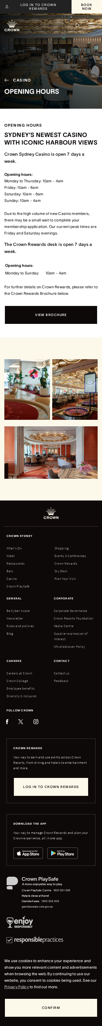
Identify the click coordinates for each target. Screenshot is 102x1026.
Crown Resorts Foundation (73, 618)
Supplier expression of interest (71, 636)
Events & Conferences (70, 556)
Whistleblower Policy (69, 647)
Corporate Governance (70, 611)
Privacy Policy (16, 987)
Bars (10, 571)
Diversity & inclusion (22, 696)
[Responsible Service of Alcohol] (20, 923)
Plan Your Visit (65, 579)
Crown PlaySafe (18, 586)
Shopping (61, 548)
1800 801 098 (62, 890)
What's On (14, 548)
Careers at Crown (19, 673)
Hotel (11, 556)
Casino (12, 579)
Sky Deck (61, 571)
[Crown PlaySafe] (39, 884)
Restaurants (16, 563)
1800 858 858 (50, 901)
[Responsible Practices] (35, 940)
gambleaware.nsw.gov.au (37, 906)
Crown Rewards (66, 563)
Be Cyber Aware (18, 611)
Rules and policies (20, 626)
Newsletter (15, 618)
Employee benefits (21, 688)
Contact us (62, 673)
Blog (10, 633)
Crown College (17, 681)
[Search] (78, 25)
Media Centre (64, 626)
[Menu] (91, 25)
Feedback (61, 681)
